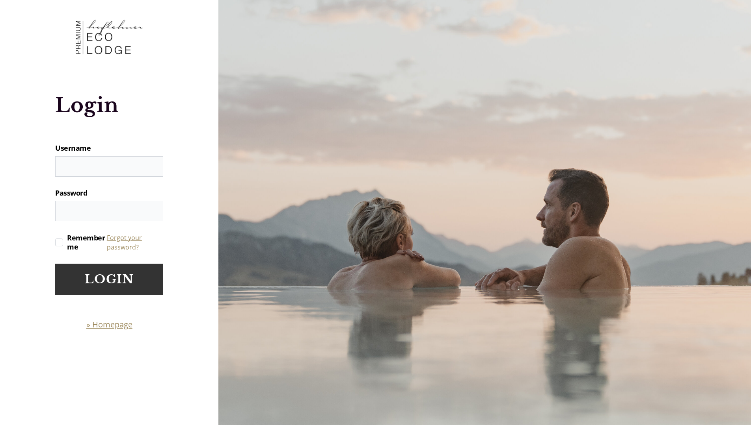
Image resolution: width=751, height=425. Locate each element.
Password (71, 193)
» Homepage (109, 324)
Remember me (86, 242)
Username (73, 148)
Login (109, 279)
